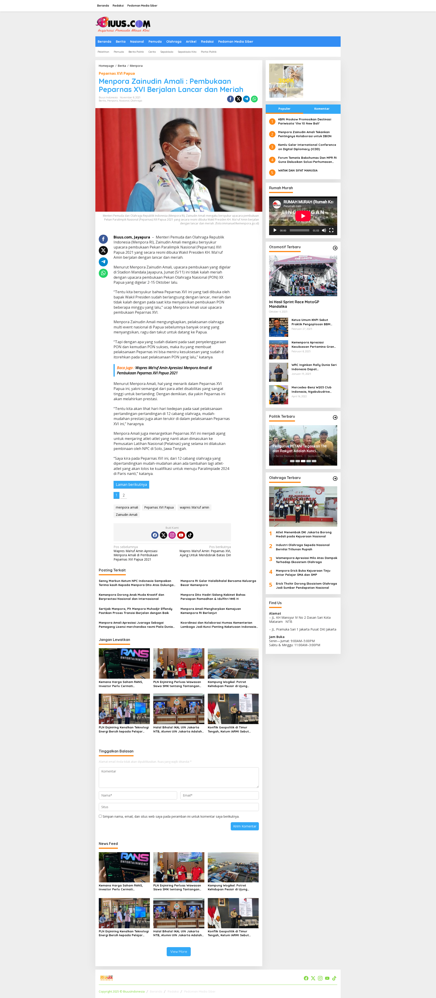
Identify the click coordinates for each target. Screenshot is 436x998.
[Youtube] (181, 535)
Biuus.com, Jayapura (132, 237)
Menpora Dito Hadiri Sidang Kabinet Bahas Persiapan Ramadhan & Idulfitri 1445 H (213, 597)
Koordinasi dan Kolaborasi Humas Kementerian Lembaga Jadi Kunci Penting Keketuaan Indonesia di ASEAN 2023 (218, 625)
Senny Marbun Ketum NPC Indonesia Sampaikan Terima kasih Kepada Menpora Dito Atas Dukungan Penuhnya (137, 583)
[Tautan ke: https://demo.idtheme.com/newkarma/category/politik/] (335, 417)
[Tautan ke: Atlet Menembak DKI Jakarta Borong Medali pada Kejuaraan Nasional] (303, 506)
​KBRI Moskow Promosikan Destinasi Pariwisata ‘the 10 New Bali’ (304, 121)
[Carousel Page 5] (314, 461)
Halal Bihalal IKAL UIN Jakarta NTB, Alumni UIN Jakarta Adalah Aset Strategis (177, 729)
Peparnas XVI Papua (117, 73)
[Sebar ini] (230, 99)
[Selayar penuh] (331, 230)
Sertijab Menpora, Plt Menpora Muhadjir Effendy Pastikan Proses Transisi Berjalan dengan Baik (135, 611)
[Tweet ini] (238, 99)
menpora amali (127, 507)
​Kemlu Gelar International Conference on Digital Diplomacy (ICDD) (307, 147)
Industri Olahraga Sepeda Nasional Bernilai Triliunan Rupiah (303, 547)
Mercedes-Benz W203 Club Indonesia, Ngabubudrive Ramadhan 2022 (312, 390)
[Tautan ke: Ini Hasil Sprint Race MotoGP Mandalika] (303, 276)
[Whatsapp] (254, 99)
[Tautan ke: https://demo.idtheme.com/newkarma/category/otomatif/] (335, 248)
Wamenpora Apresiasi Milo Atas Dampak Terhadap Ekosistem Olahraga (306, 560)
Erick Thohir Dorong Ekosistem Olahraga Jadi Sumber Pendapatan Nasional (306, 585)
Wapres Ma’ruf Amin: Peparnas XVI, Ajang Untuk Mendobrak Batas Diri (205, 551)
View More (178, 951)
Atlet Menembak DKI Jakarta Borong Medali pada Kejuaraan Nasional (304, 534)
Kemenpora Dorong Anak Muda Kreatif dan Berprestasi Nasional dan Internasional (131, 597)
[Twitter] (163, 535)
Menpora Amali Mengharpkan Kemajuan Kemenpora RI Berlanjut (211, 611)
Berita (102, 100)
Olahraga (136, 100)
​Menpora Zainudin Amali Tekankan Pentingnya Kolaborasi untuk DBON (305, 134)
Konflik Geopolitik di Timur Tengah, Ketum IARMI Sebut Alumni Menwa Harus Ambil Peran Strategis (233, 729)
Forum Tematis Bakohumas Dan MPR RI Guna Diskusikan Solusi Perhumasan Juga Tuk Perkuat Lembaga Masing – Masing (307, 160)
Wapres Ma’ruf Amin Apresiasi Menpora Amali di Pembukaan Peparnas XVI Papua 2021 (136, 553)
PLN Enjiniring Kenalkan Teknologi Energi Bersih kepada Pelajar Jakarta (124, 729)
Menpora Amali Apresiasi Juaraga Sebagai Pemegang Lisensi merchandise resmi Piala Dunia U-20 (136, 625)
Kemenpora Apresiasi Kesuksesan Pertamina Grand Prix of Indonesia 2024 (314, 345)
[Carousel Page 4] (308, 461)
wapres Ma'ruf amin (194, 507)
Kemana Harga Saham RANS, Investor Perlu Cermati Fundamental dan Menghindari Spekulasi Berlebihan (122, 684)
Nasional (124, 100)
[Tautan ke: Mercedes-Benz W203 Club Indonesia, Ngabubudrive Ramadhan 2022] (278, 394)
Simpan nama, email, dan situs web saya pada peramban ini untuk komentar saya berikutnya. (171, 816)
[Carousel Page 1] (292, 461)
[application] (303, 216)
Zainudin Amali (126, 514)
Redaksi (173, 991)
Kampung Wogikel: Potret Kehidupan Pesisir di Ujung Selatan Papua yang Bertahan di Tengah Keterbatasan (233, 684)
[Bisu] (324, 230)
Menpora (112, 100)
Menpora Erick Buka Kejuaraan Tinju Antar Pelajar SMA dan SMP (303, 573)
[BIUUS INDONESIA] (123, 23)
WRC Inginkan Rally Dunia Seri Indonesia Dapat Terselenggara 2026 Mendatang (314, 367)
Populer (284, 109)
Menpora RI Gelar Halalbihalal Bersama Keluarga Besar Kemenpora (218, 583)
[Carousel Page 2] (297, 461)
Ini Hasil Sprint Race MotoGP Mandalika (294, 304)
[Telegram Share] (246, 99)
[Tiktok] (189, 535)
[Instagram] (172, 535)
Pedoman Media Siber (200, 991)
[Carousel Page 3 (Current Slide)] (303, 461)
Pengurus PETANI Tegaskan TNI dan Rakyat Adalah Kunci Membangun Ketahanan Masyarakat (299, 448)
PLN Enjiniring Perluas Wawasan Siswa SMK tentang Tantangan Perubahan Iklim (177, 684)
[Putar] (275, 230)
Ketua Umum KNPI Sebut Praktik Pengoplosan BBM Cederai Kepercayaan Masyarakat (311, 322)
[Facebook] (155, 535)
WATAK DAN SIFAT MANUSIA (297, 170)
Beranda (156, 991)
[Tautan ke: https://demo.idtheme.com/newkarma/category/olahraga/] (335, 478)
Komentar (321, 109)
